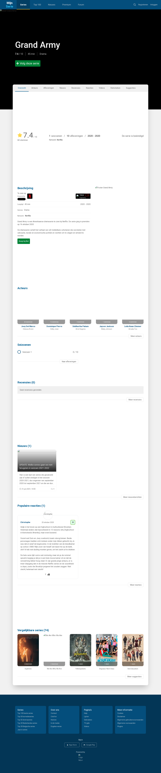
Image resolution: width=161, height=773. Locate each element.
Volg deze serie (29, 63)
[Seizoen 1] (47, 352)
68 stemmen (22, 140)
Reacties (89, 88)
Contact (54, 713)
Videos (102, 88)
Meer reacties (136, 585)
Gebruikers (88, 720)
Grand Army (37, 45)
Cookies (120, 713)
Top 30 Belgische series (26, 726)
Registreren (143, 5)
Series (23, 4)
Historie (53, 720)
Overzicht (22, 88)
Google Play (90, 745)
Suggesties (131, 88)
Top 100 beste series (25, 713)
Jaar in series (22, 730)
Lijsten (86, 716)
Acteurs (34, 88)
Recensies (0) (26, 382)
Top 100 (37, 4)
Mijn (9, 4)
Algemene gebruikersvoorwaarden (130, 720)
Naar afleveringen (69, 361)
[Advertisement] (80, 109)
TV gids (87, 723)
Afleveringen (48, 88)
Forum (81, 4)
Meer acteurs (136, 336)
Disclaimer (121, 716)
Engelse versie (56, 726)
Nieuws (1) (24, 446)
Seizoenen (24, 344)
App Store (73, 745)
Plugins (120, 726)
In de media (55, 723)
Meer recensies (135, 400)
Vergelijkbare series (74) (33, 630)
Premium (66, 4)
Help (85, 713)
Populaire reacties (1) (31, 505)
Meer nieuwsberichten (132, 497)
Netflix (60, 140)
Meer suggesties (134, 676)
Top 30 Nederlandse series (27, 723)
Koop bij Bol (24, 241)
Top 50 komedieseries (25, 716)
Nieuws (51, 4)
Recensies (75, 88)
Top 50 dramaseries (24, 720)
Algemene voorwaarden (126, 723)
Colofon (54, 716)
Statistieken (115, 88)
